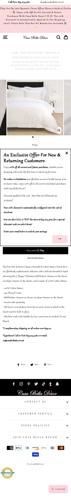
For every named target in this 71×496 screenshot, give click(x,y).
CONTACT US (36, 401)
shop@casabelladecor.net (52, 2)
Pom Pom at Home (31, 53)
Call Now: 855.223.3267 (19, 2)
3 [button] (38, 137)
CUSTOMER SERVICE (35, 413)
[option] (35, 107)
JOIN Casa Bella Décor (35, 437)
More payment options (35, 258)
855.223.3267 (32, 335)
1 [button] (33, 137)
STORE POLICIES (35, 425)
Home (14, 53)
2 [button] (36, 137)
